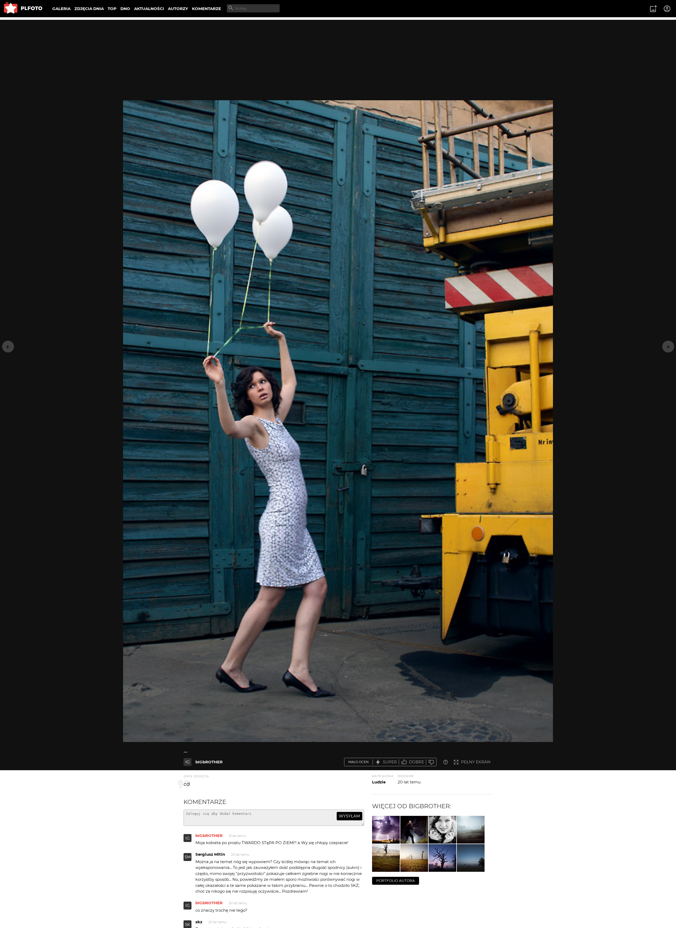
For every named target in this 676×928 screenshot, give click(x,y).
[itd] (471, 830)
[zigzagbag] (414, 830)
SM (188, 856)
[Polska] (414, 858)
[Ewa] (442, 830)
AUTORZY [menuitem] (178, 8)
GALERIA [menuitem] (61, 8)
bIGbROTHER (209, 761)
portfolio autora (395, 880)
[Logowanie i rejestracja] (667, 9)
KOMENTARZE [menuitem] (206, 8)
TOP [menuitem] (112, 8)
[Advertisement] (338, 57)
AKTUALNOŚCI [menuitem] (149, 8)
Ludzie (379, 781)
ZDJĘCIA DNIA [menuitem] (89, 8)
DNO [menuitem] (125, 8)
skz (198, 921)
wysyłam (349, 815)
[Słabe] (431, 762)
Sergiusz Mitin (210, 854)
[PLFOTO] (23, 8)
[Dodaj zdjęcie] (653, 9)
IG (187, 761)
